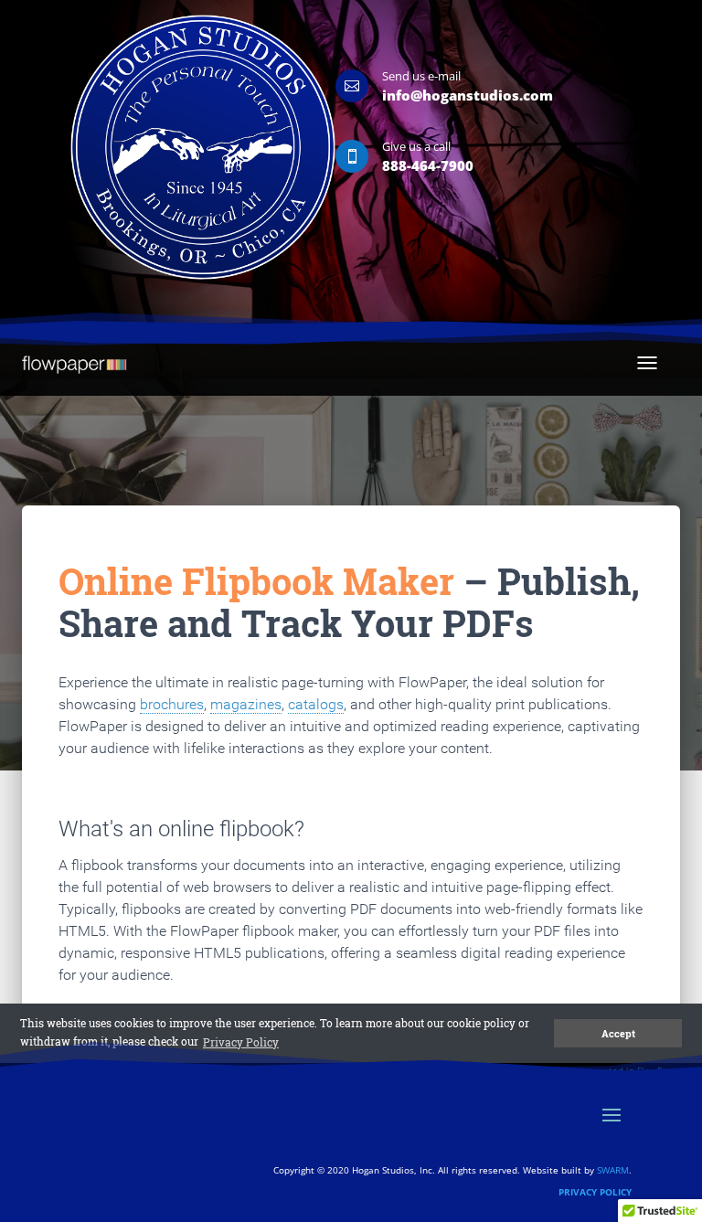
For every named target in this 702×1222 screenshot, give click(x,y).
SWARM (613, 1170)
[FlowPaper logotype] (48, 1075)
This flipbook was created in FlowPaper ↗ (602, 1070)
